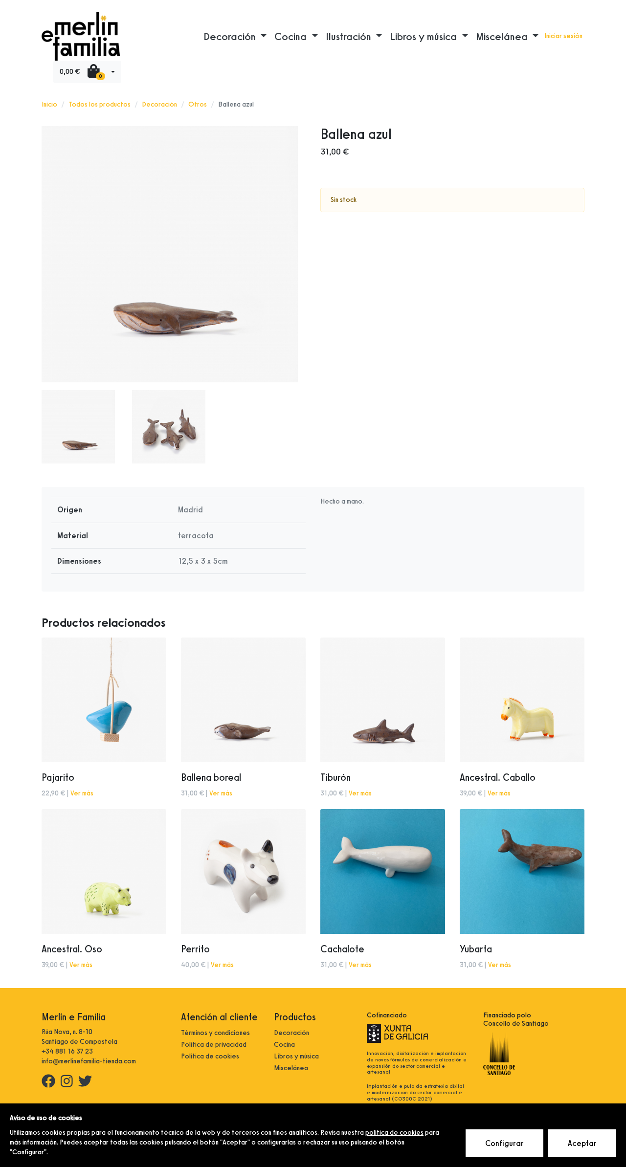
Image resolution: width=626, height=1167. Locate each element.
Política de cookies (210, 1056)
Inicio (49, 104)
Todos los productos (99, 104)
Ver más (81, 793)
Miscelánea (291, 1068)
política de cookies (394, 1132)
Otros (197, 104)
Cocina (284, 1044)
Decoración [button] (230, 36)
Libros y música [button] (424, 36)
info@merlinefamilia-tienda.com (89, 1061)
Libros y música (296, 1056)
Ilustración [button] (350, 36)
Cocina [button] (291, 36)
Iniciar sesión (563, 36)
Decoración (159, 104)
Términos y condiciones (215, 1033)
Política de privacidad (213, 1044)
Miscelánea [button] (503, 36)
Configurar (504, 1143)
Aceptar (582, 1143)
